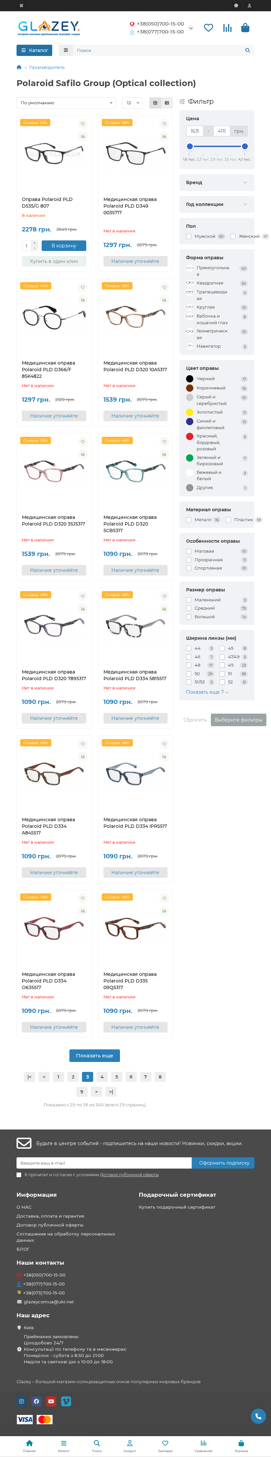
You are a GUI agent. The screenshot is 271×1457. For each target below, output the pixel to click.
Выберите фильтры (238, 720)
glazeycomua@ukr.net (49, 1301)
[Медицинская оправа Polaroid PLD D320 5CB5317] (135, 472)
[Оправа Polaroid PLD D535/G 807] (54, 154)
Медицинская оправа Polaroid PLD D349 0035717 (130, 206)
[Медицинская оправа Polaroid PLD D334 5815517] (135, 626)
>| (111, 1092)
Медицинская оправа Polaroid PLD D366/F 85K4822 (48, 369)
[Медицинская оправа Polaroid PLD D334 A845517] (54, 774)
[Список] (167, 103)
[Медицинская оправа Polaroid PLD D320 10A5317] (135, 317)
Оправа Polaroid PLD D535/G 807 (47, 202)
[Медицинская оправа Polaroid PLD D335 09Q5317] (135, 929)
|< (29, 1077)
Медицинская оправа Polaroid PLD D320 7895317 (54, 675)
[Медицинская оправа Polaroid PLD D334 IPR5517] (135, 774)
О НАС (24, 1207)
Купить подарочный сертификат (177, 1207)
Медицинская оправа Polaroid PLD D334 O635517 (48, 980)
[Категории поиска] (66, 50)
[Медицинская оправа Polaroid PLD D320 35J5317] (54, 472)
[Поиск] (247, 50)
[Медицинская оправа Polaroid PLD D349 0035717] (135, 154)
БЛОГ (23, 1249)
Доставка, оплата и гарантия (50, 1216)
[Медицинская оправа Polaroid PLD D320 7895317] (54, 626)
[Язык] (236, 5)
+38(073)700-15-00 (44, 1292)
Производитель (46, 67)
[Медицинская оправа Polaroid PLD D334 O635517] (54, 929)
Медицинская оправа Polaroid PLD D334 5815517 (134, 675)
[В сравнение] (83, 136)
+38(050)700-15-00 (160, 24)
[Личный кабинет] (249, 5)
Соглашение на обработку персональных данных (66, 1237)
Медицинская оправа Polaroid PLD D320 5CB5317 (130, 523)
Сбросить (195, 720)
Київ (29, 1327)
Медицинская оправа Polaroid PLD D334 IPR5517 (135, 823)
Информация (37, 1194)
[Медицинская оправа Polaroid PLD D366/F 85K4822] (54, 317)
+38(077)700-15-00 (160, 31)
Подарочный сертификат (177, 1194)
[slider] (190, 146)
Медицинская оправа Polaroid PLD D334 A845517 (48, 826)
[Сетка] (155, 103)
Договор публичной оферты (50, 1225)
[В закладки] (83, 124)
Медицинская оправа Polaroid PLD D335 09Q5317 (130, 980)
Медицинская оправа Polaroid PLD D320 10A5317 (135, 366)
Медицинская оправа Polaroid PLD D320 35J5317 (53, 520)
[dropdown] (21, 5)
